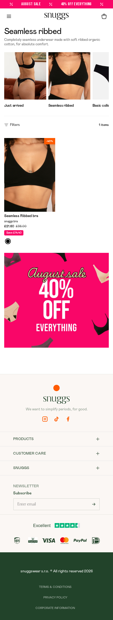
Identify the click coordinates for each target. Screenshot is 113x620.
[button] (104, 16)
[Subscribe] (94, 504)
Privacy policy (55, 597)
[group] (25, 81)
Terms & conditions (55, 586)
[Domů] (56, 16)
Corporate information (55, 608)
